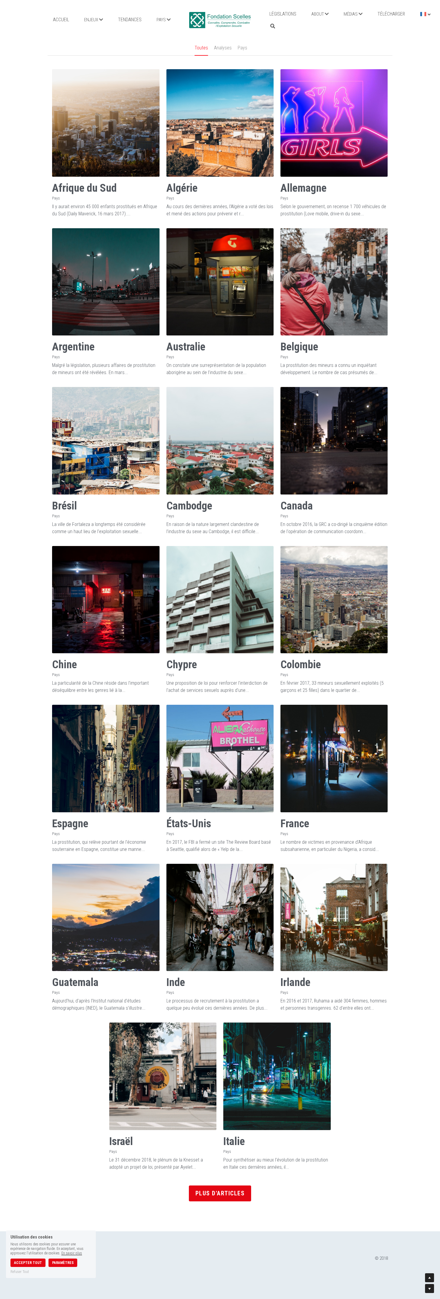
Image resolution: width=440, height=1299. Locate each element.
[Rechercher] (272, 26)
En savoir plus (71, 1253)
